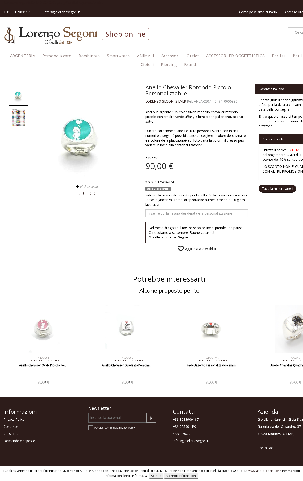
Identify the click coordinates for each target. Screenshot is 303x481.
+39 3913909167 (17, 12)
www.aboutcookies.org (264, 471)
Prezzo (151, 157)
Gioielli (147, 64)
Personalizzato (56, 55)
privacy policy (127, 427)
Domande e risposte (19, 440)
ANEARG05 (127, 357)
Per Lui (279, 55)
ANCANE (295, 357)
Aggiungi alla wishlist (200, 249)
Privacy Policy (14, 419)
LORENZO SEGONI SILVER (165, 101)
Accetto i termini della (114, 427)
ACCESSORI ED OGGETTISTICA (235, 55)
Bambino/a (89, 55)
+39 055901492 (185, 426)
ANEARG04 (43, 357)
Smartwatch (118, 55)
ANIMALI (145, 55)
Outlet (193, 55)
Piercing (169, 64)
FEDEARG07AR (211, 357)
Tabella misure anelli (277, 188)
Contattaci (265, 448)
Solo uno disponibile (159, 188)
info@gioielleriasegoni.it (62, 12)
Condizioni (11, 426)
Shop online (125, 34)
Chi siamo (11, 433)
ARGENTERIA (22, 55)
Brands (191, 64)
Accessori (170, 55)
